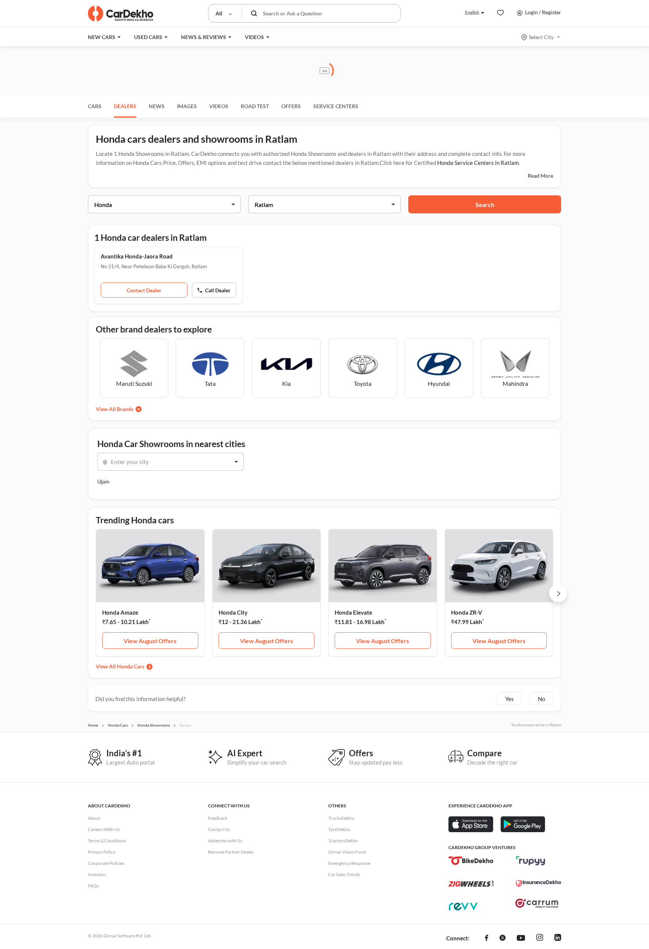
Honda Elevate (353, 612)
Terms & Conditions (107, 840)
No (541, 698)
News (157, 106)
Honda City (233, 612)
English (472, 12)
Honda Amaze (120, 612)
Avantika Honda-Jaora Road (137, 256)
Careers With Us (104, 829)
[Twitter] (503, 938)
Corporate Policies (106, 863)
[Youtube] (521, 938)
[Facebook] (486, 938)
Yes (509, 698)
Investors (97, 874)
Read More (540, 175)
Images (187, 106)
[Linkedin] (557, 938)
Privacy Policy (101, 852)
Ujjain (103, 482)
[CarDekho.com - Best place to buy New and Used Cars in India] (120, 13)
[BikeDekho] (471, 860)
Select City (541, 37)
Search (484, 204)
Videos (218, 106)
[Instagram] (539, 938)
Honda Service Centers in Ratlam (478, 162)
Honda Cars (130, 666)
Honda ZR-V (466, 612)
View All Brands (114, 409)
